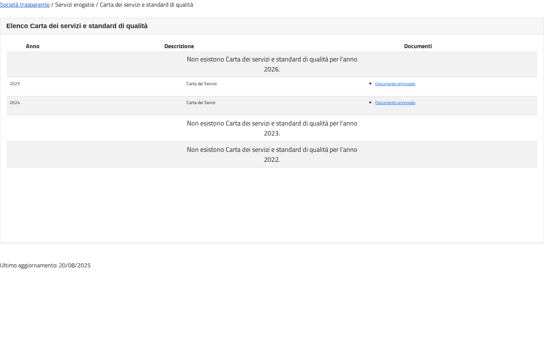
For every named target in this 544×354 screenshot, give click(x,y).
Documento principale (395, 83)
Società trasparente (25, 4)
